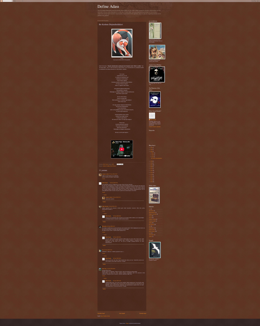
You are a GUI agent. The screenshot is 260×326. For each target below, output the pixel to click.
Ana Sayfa (122, 313)
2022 (151, 163)
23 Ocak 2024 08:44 (111, 268)
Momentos (104, 226)
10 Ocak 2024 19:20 (113, 174)
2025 (151, 149)
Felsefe (150, 215)
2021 (151, 164)
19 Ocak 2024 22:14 (116, 197)
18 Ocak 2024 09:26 (117, 215)
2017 (151, 168)
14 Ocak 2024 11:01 (111, 226)
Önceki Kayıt (142, 313)
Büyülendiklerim (152, 212)
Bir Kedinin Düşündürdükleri (156, 158)
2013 (151, 176)
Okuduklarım (151, 227)
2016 (151, 170)
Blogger (127, 323)
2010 (151, 181)
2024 (151, 151)
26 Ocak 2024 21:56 (117, 280)
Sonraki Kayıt (101, 313)
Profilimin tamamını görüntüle (154, 126)
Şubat (152, 154)
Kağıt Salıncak (105, 206)
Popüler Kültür (152, 229)
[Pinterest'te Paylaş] (122, 164)
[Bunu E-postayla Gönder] (117, 164)
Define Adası (108, 6)
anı (149, 209)
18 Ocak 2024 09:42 (117, 258)
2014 (151, 174)
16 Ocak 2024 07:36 (108, 249)
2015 (151, 172)
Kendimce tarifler (152, 221)
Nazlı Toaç (104, 268)
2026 (151, 147)
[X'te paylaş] (120, 164)
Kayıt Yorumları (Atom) (105, 316)
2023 (151, 161)
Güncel (150, 217)
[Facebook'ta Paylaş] (121, 164)
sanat (150, 233)
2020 (151, 166)
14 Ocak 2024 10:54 (113, 206)
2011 (151, 179)
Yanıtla (103, 178)
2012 (151, 178)
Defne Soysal (105, 182)
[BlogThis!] (118, 164)
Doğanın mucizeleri (152, 214)
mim (150, 226)
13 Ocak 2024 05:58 (114, 182)
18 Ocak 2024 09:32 (117, 237)
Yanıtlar (105, 194)
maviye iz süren (105, 174)
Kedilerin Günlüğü (106, 166)
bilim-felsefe (151, 210)
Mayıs (152, 152)
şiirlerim (150, 236)
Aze (103, 249)
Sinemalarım (151, 234)
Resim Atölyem (113, 166)
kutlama (150, 222)
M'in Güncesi (151, 224)
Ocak (152, 156)
